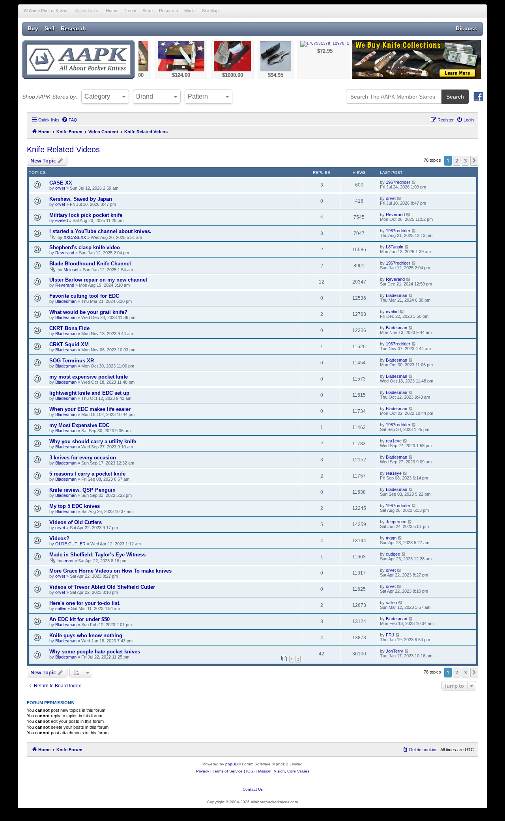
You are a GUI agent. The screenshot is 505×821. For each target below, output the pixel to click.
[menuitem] (69, 120)
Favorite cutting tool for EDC (84, 296)
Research (168, 10)
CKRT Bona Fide (69, 328)
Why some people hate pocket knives (94, 652)
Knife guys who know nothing (85, 635)
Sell (49, 28)
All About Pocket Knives (46, 10)
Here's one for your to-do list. (85, 603)
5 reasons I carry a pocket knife (87, 474)
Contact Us (253, 789)
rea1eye (394, 440)
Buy (33, 28)
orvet (60, 188)
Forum (129, 10)
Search (455, 96)
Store (147, 10)
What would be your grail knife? (88, 312)
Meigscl (71, 269)
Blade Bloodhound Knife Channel (90, 264)
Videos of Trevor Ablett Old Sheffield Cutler (102, 587)
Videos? (59, 538)
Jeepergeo (396, 521)
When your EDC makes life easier (90, 409)
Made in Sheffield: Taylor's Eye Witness (97, 555)
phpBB (231, 764)
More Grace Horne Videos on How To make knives (110, 571)
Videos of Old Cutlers (75, 522)
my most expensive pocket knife (88, 377)
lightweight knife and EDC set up (89, 393)
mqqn (391, 538)
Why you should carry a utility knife (92, 441)
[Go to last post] (414, 182)
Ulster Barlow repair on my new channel (98, 280)
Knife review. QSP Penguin (82, 490)
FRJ (390, 635)
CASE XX (60, 183)
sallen (60, 608)
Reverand (395, 214)
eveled (61, 220)
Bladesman (66, 301)
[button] (474, 160)
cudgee (393, 554)
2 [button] (456, 160)
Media (190, 10)
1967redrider (398, 182)
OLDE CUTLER (70, 543)
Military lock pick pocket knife (85, 215)
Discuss (466, 28)
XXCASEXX (75, 237)
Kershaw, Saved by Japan (80, 199)
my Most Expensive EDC (79, 425)
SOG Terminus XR (71, 361)
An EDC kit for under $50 (79, 619)
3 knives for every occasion (82, 458)
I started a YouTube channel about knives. (100, 231)
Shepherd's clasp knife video (84, 247)
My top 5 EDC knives (74, 506)
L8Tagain (394, 246)
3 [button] (465, 160)
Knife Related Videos (63, 149)
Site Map (210, 10)
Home (111, 10)
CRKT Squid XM (69, 344)
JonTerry (394, 651)
